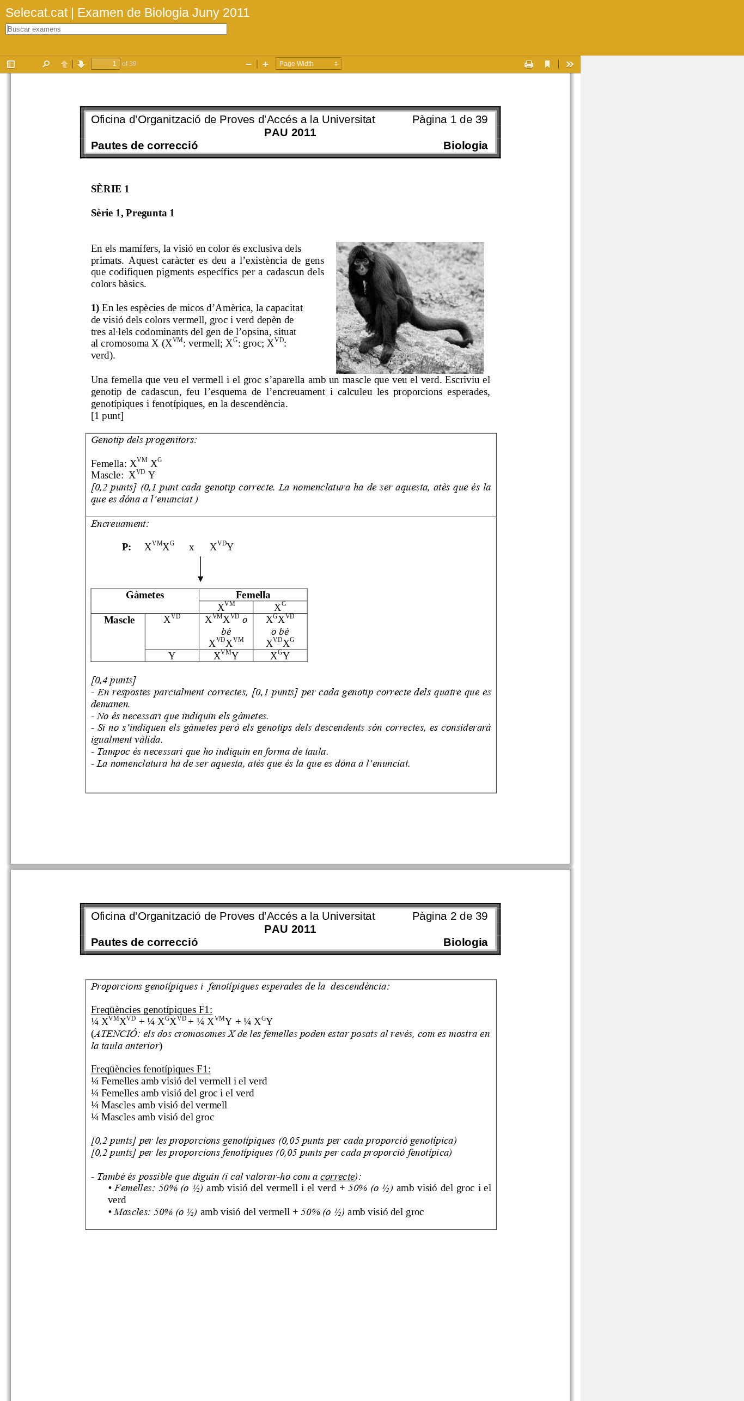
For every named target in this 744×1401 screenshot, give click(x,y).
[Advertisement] (662, 219)
